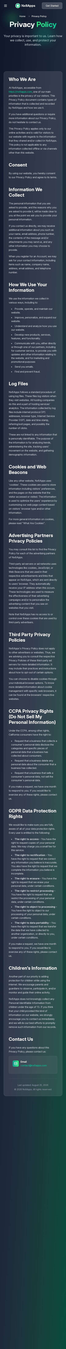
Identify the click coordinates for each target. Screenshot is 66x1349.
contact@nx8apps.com (34, 1065)
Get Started (52, 5)
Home (22, 16)
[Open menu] (5, 6)
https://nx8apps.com (20, 91)
